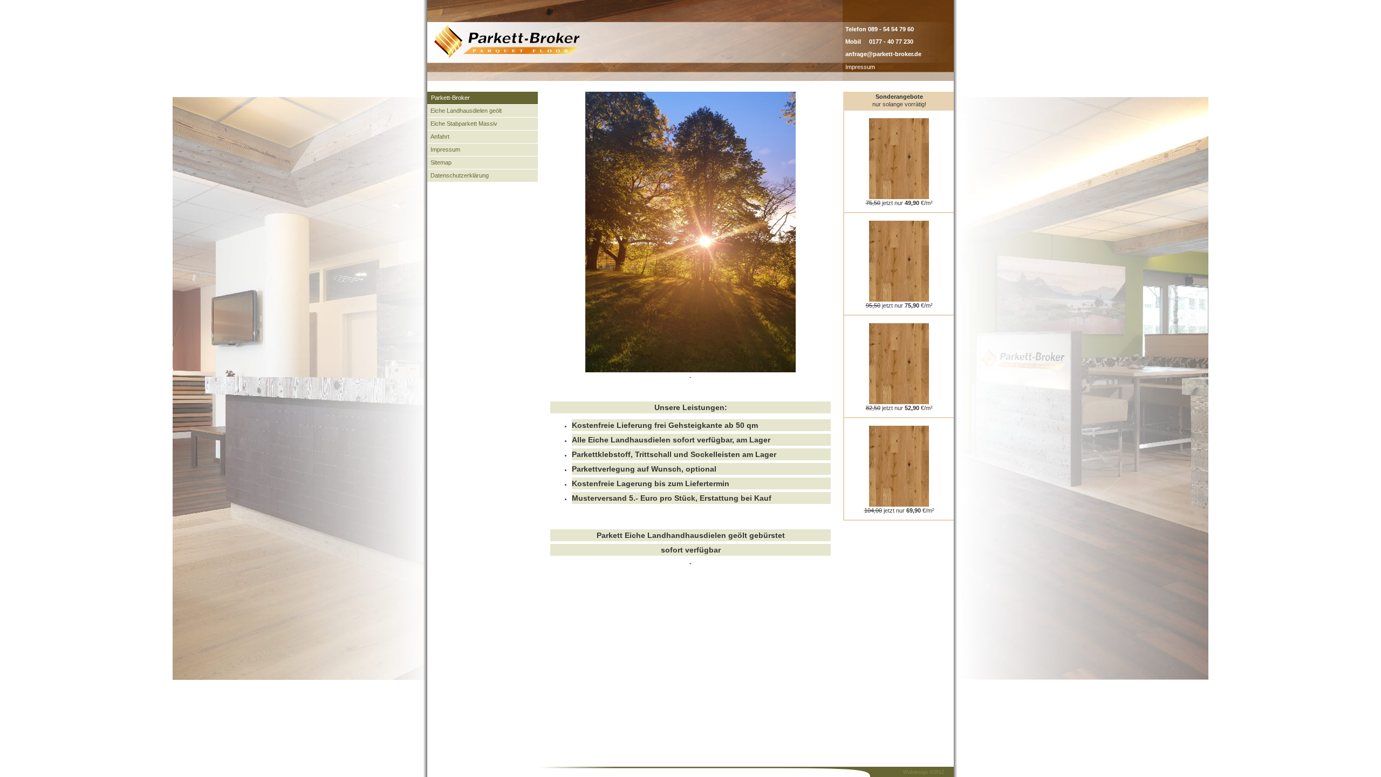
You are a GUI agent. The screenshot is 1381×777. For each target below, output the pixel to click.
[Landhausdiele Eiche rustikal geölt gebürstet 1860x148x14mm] (899, 197)
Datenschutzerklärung (459, 175)
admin (886, 67)
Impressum (860, 67)
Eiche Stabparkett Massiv (463, 123)
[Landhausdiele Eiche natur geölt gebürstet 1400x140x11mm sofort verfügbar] (899, 504)
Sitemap (441, 162)
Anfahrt (439, 136)
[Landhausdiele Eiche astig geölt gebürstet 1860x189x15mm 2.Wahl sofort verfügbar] (899, 402)
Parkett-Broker (450, 97)
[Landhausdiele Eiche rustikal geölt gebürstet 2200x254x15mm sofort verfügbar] (899, 299)
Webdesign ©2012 (923, 772)
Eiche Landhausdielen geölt (466, 110)
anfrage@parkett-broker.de (883, 54)
